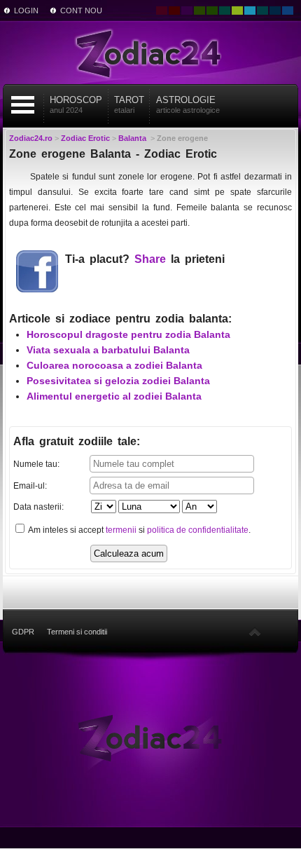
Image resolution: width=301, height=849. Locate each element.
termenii (121, 530)
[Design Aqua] (249, 10)
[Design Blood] (161, 10)
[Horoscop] (150, 737)
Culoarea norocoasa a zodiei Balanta (114, 365)
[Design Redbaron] (174, 10)
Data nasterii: (38, 507)
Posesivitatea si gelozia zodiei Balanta (118, 380)
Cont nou (81, 10)
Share (150, 259)
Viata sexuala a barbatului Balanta (108, 349)
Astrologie (188, 104)
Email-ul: (30, 486)
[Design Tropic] (224, 10)
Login (26, 10)
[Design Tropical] (262, 10)
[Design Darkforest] (199, 10)
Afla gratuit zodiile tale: (76, 441)
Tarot (129, 104)
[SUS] (254, 632)
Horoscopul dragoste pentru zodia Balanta (128, 334)
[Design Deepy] (287, 10)
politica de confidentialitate (197, 530)
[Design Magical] (186, 10)
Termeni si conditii (77, 631)
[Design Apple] (237, 10)
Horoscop (76, 104)
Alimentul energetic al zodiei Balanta (114, 396)
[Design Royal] (275, 10)
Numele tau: (36, 464)
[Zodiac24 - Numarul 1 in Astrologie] (150, 52)
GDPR (23, 631)
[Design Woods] (212, 10)
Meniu (23, 105)
